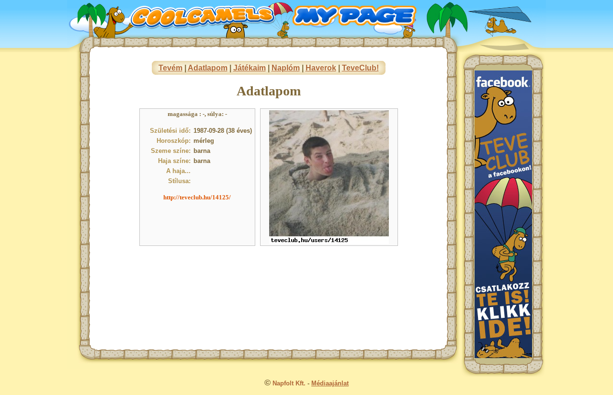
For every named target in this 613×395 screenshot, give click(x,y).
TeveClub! (360, 68)
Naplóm (286, 68)
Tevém (170, 68)
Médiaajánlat (330, 383)
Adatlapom (207, 68)
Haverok (321, 68)
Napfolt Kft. (289, 383)
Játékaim (249, 68)
